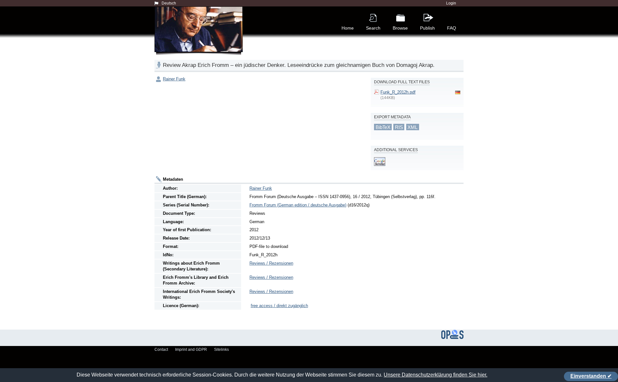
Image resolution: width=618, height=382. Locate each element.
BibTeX (383, 127)
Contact (161, 349)
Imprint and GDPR (191, 349)
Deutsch (169, 3)
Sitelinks (221, 349)
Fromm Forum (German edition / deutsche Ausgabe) (297, 205)
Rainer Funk (174, 79)
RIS (399, 127)
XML (412, 127)
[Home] (199, 37)
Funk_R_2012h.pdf (398, 92)
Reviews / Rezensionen (271, 263)
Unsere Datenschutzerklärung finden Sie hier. (435, 374)
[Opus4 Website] (452, 337)
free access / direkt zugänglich (279, 305)
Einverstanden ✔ (591, 376)
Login (451, 3)
